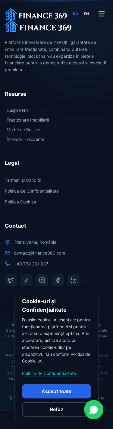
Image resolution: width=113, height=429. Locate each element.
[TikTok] (26, 280)
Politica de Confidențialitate (32, 190)
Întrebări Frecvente (25, 139)
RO (75, 13)
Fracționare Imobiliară (28, 119)
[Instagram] (42, 280)
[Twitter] (11, 280)
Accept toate (56, 391)
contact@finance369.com (39, 252)
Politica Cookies (20, 201)
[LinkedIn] (73, 280)
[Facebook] (58, 280)
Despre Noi (18, 110)
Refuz (56, 409)
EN (86, 13)
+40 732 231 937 (31, 263)
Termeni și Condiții (23, 180)
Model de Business (25, 129)
